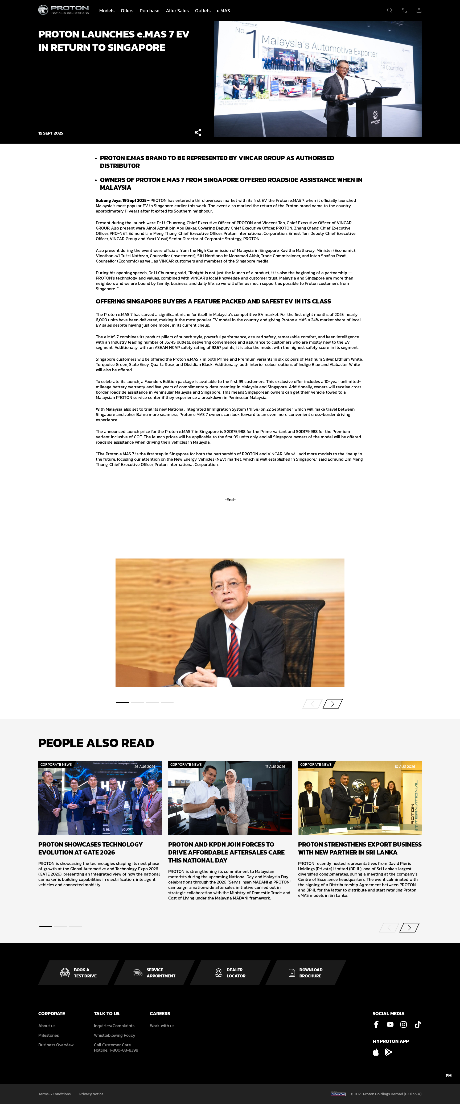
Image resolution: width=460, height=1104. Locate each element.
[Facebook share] (198, 133)
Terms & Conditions (54, 1094)
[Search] (389, 10)
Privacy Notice (91, 1094)
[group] (100, 824)
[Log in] (419, 11)
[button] (122, 702)
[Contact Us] (404, 11)
